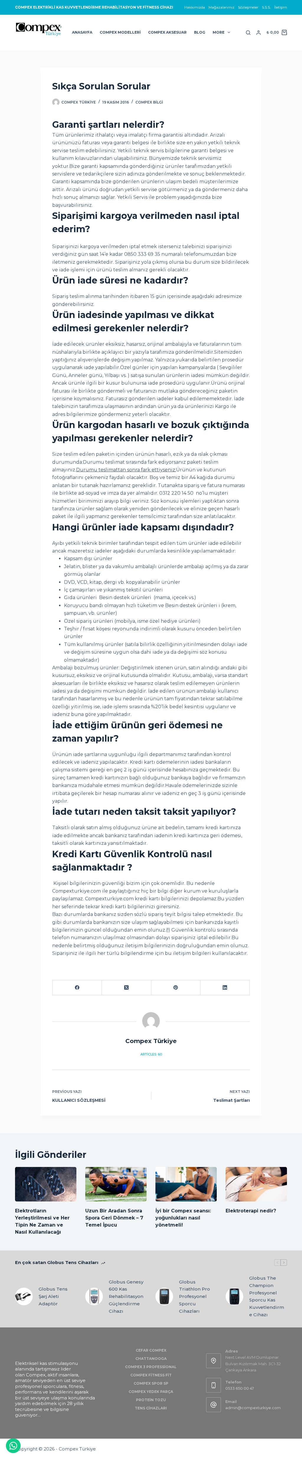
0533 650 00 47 (239, 1388)
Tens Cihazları (151, 1408)
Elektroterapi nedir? (251, 1211)
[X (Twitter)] (126, 987)
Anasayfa (82, 32)
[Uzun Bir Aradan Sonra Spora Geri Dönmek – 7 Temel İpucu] (116, 1184)
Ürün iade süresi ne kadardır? (120, 280)
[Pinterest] (176, 987)
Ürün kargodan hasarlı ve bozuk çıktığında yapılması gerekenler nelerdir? (150, 431)
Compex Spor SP (151, 1383)
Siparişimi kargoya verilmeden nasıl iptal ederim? (145, 222)
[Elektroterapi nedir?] (256, 1184)
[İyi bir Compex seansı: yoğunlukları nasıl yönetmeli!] (186, 1184)
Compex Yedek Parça (151, 1391)
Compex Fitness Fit (151, 1375)
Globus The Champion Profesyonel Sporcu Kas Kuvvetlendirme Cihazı (266, 1296)
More (218, 32)
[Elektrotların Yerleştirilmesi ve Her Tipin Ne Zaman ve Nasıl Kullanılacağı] (45, 1184)
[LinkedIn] (225, 987)
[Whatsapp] (13, 1445)
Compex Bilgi (149, 102)
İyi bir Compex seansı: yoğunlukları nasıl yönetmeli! (183, 1218)
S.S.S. (266, 7)
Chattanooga (151, 1358)
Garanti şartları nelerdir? (108, 124)
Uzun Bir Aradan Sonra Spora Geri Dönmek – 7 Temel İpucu (114, 1218)
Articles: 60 (151, 1054)
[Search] (248, 32)
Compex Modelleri (120, 32)
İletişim (280, 7)
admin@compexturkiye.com (253, 1407)
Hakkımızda (194, 7)
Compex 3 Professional (151, 1367)
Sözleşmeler (248, 7)
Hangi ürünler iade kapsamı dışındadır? (143, 527)
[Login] (258, 32)
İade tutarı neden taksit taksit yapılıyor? (144, 811)
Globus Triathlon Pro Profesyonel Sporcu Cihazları (194, 1296)
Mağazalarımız (221, 7)
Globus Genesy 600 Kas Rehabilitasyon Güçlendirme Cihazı (126, 1296)
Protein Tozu (151, 1400)
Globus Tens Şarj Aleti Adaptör (53, 1296)
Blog (199, 32)
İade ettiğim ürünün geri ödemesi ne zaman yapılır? (137, 732)
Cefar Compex (151, 1350)
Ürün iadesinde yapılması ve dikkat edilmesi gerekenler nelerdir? (133, 321)
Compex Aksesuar (167, 32)
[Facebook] (77, 987)
